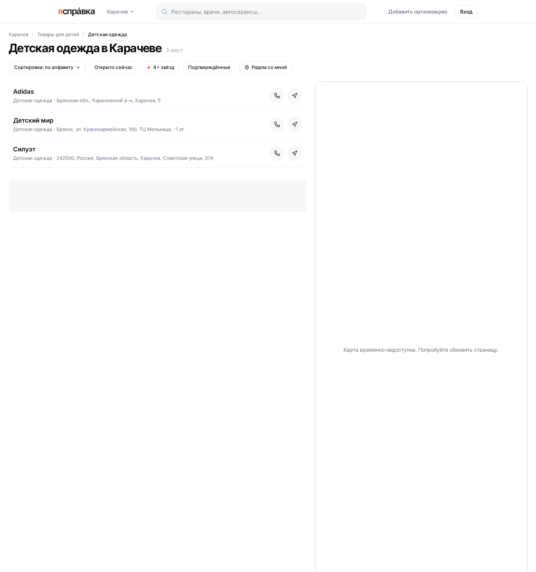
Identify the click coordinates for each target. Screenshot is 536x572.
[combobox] (261, 12)
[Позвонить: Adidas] (277, 95)
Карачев (117, 11)
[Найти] (164, 12)
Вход (466, 11)
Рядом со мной (269, 67)
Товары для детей (58, 34)
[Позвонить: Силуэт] (277, 153)
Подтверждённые (209, 67)
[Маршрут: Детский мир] (294, 124)
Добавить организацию (417, 11)
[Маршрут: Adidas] (294, 95)
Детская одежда (107, 34)
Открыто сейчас (113, 67)
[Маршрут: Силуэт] (294, 153)
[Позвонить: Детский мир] (277, 124)
